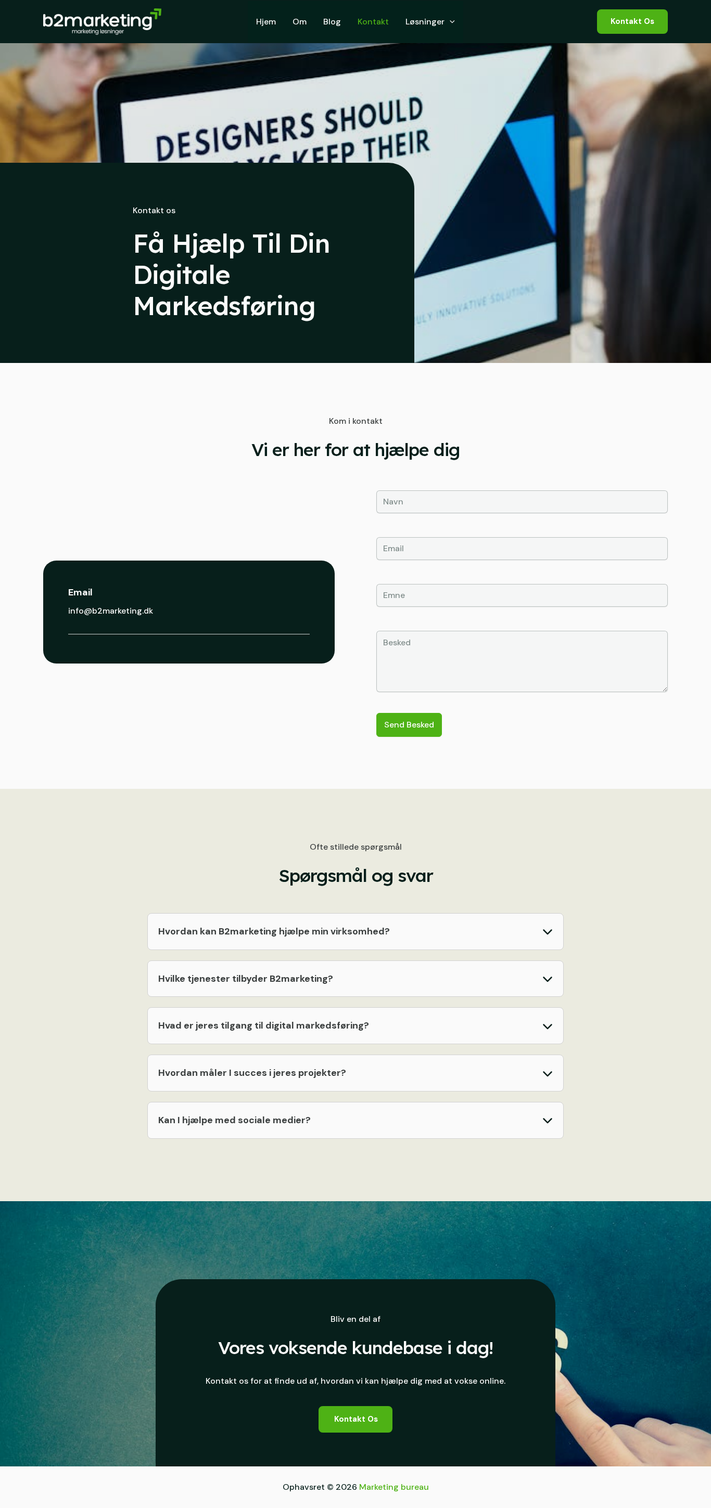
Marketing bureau (394, 1486)
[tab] (355, 931)
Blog (332, 21)
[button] (450, 22)
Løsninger (425, 21)
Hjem (266, 21)
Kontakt (373, 21)
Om (300, 21)
